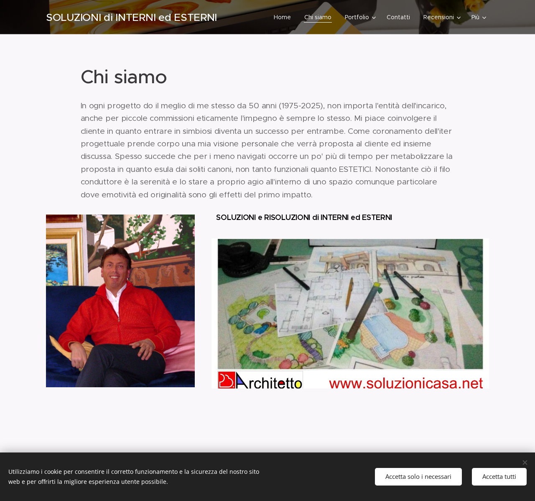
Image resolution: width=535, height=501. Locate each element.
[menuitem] (285, 17)
